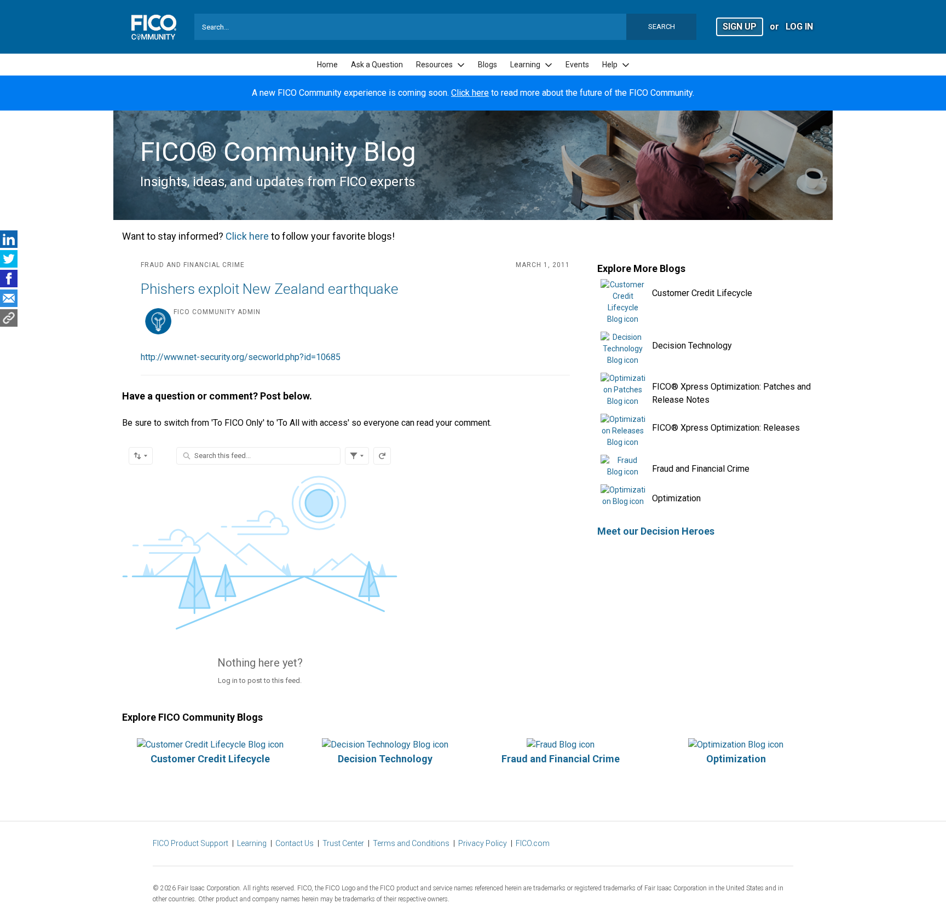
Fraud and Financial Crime (700, 469)
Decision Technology (692, 345)
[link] (327, 65)
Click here (470, 93)
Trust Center (343, 843)
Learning (252, 843)
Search (661, 26)
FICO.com (533, 843)
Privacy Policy (482, 843)
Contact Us (294, 843)
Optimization (676, 498)
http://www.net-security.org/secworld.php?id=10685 (241, 357)
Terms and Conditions (411, 843)
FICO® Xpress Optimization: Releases (726, 427)
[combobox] (445, 27)
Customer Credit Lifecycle (702, 293)
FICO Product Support (190, 843)
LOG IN (799, 26)
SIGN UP (740, 26)
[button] (739, 26)
